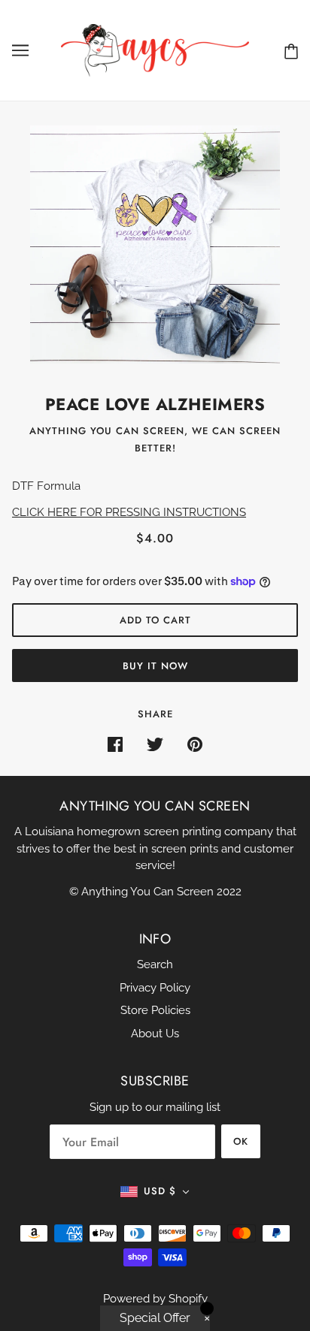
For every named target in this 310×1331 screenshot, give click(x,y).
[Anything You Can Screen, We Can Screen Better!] (155, 49)
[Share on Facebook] (115, 744)
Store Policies (155, 1010)
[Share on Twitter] (155, 744)
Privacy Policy (155, 987)
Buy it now (155, 666)
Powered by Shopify (155, 1298)
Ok (240, 1141)
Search (155, 964)
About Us (155, 1033)
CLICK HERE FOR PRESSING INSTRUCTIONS (129, 512)
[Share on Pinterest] (194, 744)
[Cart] (291, 51)
